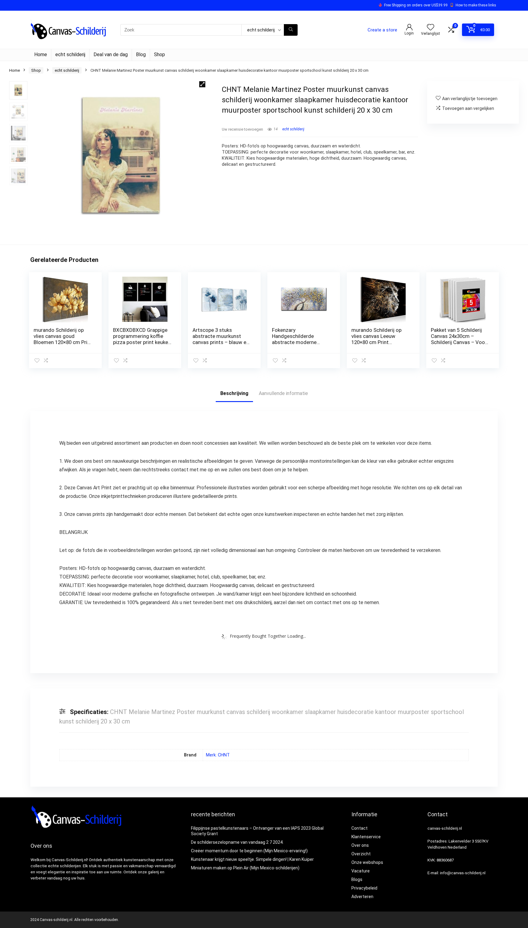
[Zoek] (291, 30)
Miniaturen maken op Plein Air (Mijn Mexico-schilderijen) (245, 867)
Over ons (360, 845)
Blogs (356, 879)
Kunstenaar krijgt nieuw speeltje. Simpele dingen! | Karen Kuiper (252, 859)
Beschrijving (234, 393)
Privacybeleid (364, 888)
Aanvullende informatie (283, 393)
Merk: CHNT (218, 755)
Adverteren (362, 896)
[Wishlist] (430, 28)
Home (40, 54)
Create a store (382, 30)
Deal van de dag (111, 54)
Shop (159, 54)
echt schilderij (70, 54)
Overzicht (361, 853)
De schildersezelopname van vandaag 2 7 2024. (237, 842)
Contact (359, 828)
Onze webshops (367, 862)
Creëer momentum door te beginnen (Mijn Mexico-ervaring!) (249, 850)
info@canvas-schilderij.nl (463, 873)
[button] (202, 84)
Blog (141, 54)
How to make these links (476, 5)
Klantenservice (366, 836)
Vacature (360, 870)
